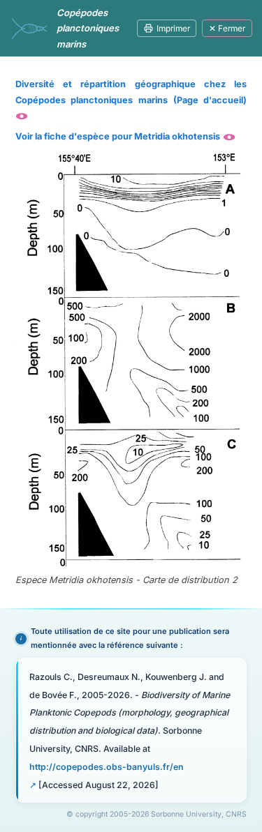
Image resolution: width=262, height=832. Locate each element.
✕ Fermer (227, 28)
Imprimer (173, 28)
